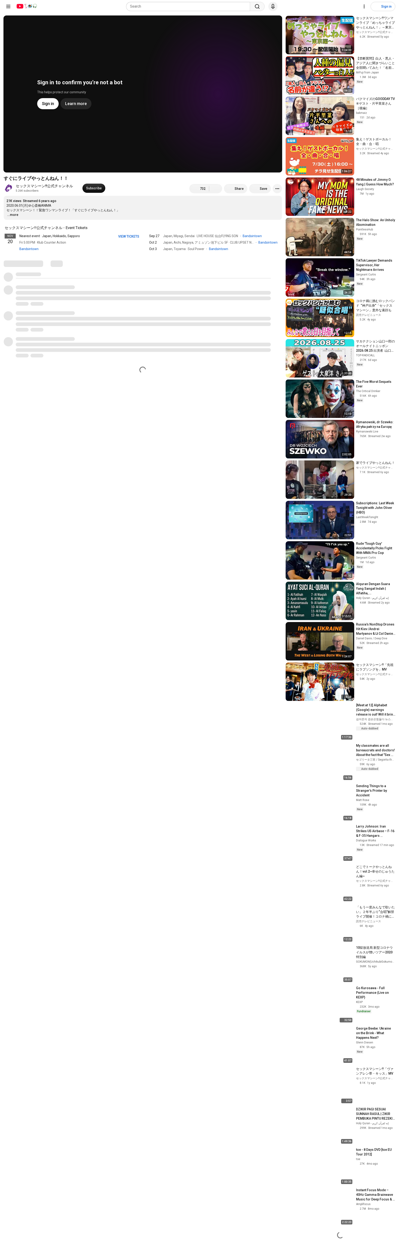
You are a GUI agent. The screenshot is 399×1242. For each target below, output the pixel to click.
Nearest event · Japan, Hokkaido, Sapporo (49, 236)
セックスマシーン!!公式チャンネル (44, 186)
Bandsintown (29, 249)
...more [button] (12, 215)
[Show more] (142, 256)
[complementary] (90, 227)
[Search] (257, 6)
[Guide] (8, 6)
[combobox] (189, 6)
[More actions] (277, 188)
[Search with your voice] (273, 6)
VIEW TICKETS (129, 236)
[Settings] (364, 6)
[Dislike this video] (215, 188)
